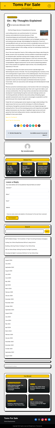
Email (7, 201)
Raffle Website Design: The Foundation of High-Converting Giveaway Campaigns (26, 239)
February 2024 (9, 334)
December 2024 (9, 299)
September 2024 (9, 309)
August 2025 (8, 270)
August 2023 (8, 355)
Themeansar (39, 426)
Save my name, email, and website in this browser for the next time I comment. (27, 214)
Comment (9, 187)
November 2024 (9, 302)
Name (8, 194)
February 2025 (9, 292)
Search (27, 227)
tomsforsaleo (15, 25)
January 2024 (9, 338)
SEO (32, 399)
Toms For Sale (26, 4)
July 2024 (8, 316)
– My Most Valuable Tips (15, 133)
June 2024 (8, 320)
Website (8, 207)
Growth (33, 384)
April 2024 (8, 327)
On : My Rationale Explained (10, 168)
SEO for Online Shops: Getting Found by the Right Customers (21, 249)
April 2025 (8, 285)
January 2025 (9, 295)
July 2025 (8, 274)
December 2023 (9, 341)
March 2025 (8, 288)
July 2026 (8, 263)
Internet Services (12, 17)
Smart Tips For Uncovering (13, 120)
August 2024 (8, 313)
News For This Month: (11, 117)
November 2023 (9, 345)
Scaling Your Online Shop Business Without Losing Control (20, 242)
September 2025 (9, 267)
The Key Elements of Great (26, 168)
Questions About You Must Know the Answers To (42, 168)
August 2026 (8, 260)
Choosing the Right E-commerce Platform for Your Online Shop (21, 253)
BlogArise (31, 426)
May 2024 (7, 324)
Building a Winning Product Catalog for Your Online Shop (20, 246)
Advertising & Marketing (14, 382)
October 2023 (8, 348)
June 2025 (8, 278)
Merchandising (11, 401)
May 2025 (7, 281)
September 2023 (9, 352)
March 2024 (8, 331)
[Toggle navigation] (5, 5)
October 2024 (8, 306)
